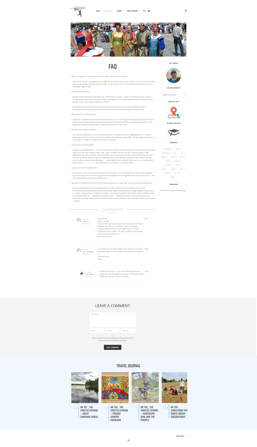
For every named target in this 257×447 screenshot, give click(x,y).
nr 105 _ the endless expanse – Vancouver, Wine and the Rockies (148, 413)
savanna (167, 173)
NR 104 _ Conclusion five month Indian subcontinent (177, 412)
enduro (168, 161)
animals (178, 149)
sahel (181, 169)
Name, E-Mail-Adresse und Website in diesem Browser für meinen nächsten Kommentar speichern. (112, 339)
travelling (107, 11)
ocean (164, 169)
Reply (147, 219)
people (173, 169)
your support (132, 11)
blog (98, 11)
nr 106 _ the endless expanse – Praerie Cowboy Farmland (117, 413)
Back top (180, 436)
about (119, 11)
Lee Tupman (88, 252)
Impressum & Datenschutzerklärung (173, 190)
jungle (177, 161)
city (182, 153)
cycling (173, 157)
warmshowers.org (89, 163)
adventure (168, 149)
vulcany (172, 177)
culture (163, 157)
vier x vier (177, 173)
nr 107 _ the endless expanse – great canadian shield (87, 412)
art (175, 153)
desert (181, 157)
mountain (168, 165)
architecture (166, 153)
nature (178, 165)
